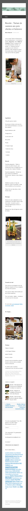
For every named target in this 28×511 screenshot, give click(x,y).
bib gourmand (19, 454)
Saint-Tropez (16, 481)
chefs (11, 372)
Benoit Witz (12, 454)
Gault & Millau (18, 469)
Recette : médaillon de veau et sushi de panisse (10, 405)
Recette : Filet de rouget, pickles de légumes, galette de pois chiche (16, 398)
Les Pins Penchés (15, 474)
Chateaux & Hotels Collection (12, 458)
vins (6, 488)
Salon (21, 481)
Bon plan (20, 456)
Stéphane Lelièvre (11, 484)
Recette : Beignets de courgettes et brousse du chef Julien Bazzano (15, 392)
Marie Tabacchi (8, 32)
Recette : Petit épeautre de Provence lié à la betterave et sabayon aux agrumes (16, 386)
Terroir (10, 487)
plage (20, 478)
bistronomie (9, 456)
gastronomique (10, 469)
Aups (15, 452)
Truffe (18, 487)
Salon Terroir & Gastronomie (15, 374)
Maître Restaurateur (15, 373)
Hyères (18, 472)
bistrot (15, 456)
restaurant (8, 481)
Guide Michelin (12, 472)
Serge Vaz (7, 375)
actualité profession (9, 452)
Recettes (16, 371)
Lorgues (7, 476)
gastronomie (7, 373)
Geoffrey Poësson (8, 471)
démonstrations (15, 372)
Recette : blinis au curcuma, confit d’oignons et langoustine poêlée (20, 406)
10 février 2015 (16, 32)
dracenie (7, 463)
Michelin (8, 477)
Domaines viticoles (14, 461)
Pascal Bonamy (15, 478)
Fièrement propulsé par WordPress (13, 501)
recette (13, 479)
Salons (19, 371)
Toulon (11, 375)
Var (14, 375)
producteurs (7, 479)
